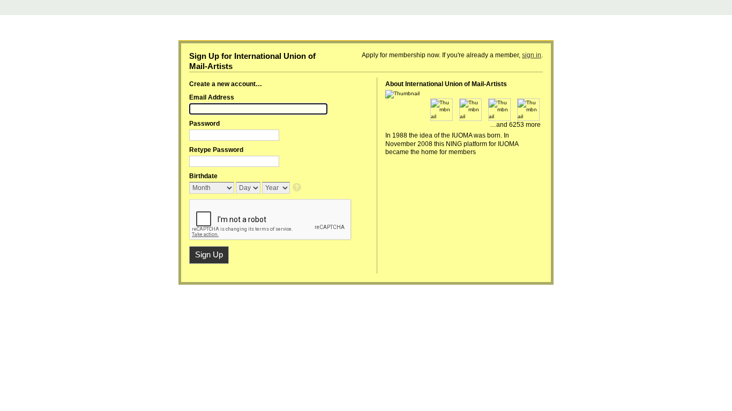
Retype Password (216, 150)
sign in (531, 55)
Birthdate (203, 176)
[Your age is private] (298, 188)
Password (204, 123)
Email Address (211, 97)
